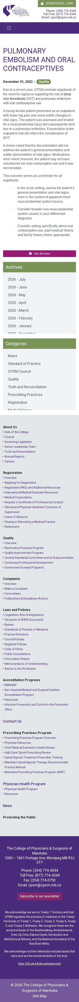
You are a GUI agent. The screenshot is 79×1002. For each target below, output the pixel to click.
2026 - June (17, 287)
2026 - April (17, 302)
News (12, 356)
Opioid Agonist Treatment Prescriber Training (33, 757)
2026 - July (17, 279)
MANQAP (11, 685)
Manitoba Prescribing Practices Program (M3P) (35, 772)
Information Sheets (17, 659)
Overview (11, 477)
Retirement (12, 526)
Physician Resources (18, 742)
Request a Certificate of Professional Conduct (34, 502)
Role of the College (17, 432)
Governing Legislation (18, 441)
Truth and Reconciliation (27, 387)
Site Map (40, 996)
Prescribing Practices (25, 394)
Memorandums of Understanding (26, 663)
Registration (17, 402)
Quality (43, 82)
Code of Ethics (14, 649)
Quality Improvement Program (24, 552)
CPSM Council (19, 371)
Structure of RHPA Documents (24, 619)
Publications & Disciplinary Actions (26, 598)
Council (9, 437)
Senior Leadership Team (20, 446)
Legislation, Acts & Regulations (24, 614)
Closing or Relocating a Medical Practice (30, 521)
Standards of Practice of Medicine (26, 629)
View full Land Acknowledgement (39, 963)
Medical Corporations (18, 497)
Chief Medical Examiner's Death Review (30, 747)
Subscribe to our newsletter (39, 896)
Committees (13, 593)
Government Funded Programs (24, 567)
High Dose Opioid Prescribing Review (28, 752)
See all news (41, 253)
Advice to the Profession (20, 668)
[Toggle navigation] (9, 28)
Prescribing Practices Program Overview (30, 737)
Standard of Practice (24, 363)
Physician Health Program (24, 784)
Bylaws (9, 624)
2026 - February (20, 318)
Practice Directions (17, 634)
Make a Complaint (16, 588)
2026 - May (17, 295)
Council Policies (14, 639)
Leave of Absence (16, 517)
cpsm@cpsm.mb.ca (63, 17)
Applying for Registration (20, 482)
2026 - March (18, 310)
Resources (11, 699)
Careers (10, 461)
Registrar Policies (16, 644)
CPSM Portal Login (59, 3)
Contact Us (12, 721)
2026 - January (20, 326)
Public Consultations (18, 654)
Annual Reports (15, 456)
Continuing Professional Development (29, 562)
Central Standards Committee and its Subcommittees (39, 557)
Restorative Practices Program (24, 548)
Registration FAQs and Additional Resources (33, 487)
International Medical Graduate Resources (31, 492)
